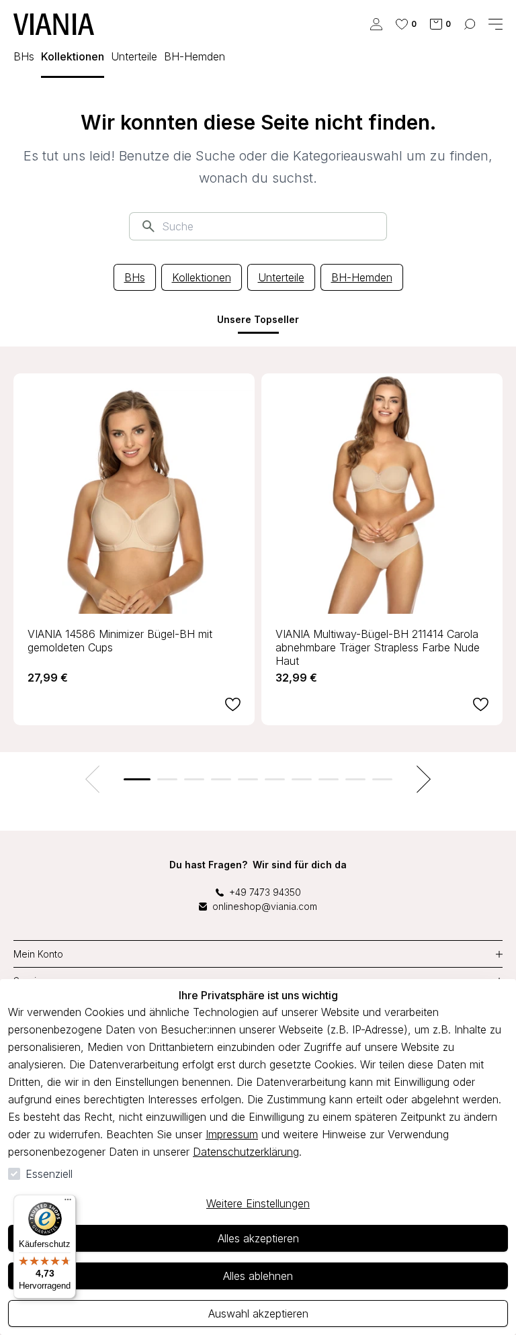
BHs (134, 277)
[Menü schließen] (495, 24)
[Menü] (68, 1203)
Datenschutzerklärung (246, 1151)
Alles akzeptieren (258, 1238)
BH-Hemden (361, 277)
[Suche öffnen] (469, 24)
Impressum (232, 1134)
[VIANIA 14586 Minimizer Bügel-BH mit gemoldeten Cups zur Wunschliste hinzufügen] (233, 704)
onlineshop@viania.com (264, 906)
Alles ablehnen (258, 1276)
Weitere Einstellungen (258, 1203)
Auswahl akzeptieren (258, 1313)
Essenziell (49, 1174)
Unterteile (281, 277)
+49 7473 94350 (265, 892)
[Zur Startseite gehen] (53, 24)
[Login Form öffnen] (376, 24)
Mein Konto (38, 954)
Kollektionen (201, 277)
